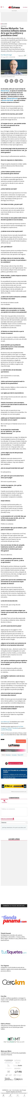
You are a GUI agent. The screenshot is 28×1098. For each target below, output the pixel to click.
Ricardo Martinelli (7, 100)
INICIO (3, 1096)
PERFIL (24, 1096)
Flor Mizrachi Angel (6, 55)
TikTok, (9, 728)
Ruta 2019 (20, 755)
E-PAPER (17, 1096)
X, (11, 728)
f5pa (18, 1072)
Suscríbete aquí (5, 721)
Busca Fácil (17, 1069)
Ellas (18, 1063)
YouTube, (20, 726)
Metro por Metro (9, 1075)
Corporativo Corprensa (9, 1061)
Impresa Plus (18, 1075)
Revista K (8, 1066)
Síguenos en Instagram (15, 763)
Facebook (15, 728)
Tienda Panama (9, 1079)
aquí (2, 734)
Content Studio (17, 1066)
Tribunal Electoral (11, 98)
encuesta (14, 755)
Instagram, (4, 728)
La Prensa (17, 1061)
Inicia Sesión (14, 10)
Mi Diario (9, 1063)
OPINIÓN (10, 1096)
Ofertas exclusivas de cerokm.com (18, 791)
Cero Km (18, 1079)
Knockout (8, 755)
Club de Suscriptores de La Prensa (9, 1072)
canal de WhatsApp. (6, 730)
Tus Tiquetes (9, 1069)
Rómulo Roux (5, 91)
